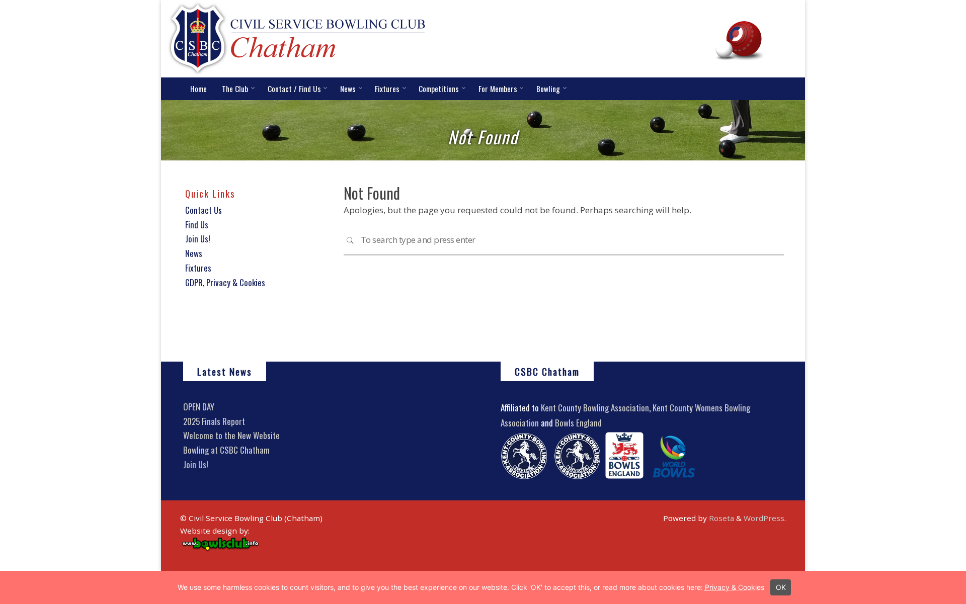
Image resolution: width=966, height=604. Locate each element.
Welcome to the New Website (231, 435)
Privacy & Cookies (734, 587)
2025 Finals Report (214, 421)
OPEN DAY (198, 406)
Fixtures (198, 268)
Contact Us (203, 210)
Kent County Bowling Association (595, 407)
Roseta (720, 518)
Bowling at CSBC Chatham (226, 450)
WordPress (764, 518)
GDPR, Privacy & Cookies (225, 282)
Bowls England (578, 422)
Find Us (196, 224)
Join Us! (197, 238)
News (193, 253)
